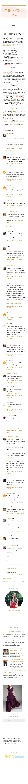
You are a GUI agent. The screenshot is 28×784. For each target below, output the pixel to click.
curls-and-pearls (10, 154)
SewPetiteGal (9, 265)
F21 (10, 124)
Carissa (8, 402)
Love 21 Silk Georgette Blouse (13, 44)
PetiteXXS (9, 518)
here (7, 73)
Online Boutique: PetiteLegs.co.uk (12, 640)
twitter (16, 121)
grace (7, 185)
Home (14, 581)
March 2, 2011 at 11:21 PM (15, 514)
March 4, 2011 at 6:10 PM (15, 541)
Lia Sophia (13, 124)
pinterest (21, 121)
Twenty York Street (11, 568)
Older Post (22, 581)
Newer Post (5, 581)
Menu (14, 25)
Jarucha (8, 360)
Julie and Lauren (10, 415)
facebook (11, 121)
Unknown (8, 170)
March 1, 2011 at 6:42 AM (15, 502)
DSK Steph (10, 447)
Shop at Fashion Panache (12, 393)
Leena (7, 200)
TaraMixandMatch (11, 373)
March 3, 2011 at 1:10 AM (15, 531)
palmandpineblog (10, 211)
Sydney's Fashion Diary (14, 12)
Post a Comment (7, 578)
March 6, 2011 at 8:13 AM (15, 574)
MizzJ (7, 506)
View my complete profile (14, 613)
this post (9, 39)
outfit (21, 124)
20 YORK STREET (11, 545)
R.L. (7, 343)
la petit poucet (9, 406)
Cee (9, 453)
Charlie (8, 323)
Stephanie (8, 231)
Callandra (8, 478)
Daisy (7, 536)
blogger (8, 312)
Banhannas (9, 133)
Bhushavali (9, 386)
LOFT (18, 124)
